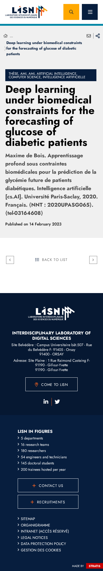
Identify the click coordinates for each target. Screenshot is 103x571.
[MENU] (90, 12)
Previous (10, 260)
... (11, 35)
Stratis (94, 566)
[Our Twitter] (57, 402)
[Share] (98, 36)
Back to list (55, 259)
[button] (71, 12)
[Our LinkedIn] (46, 402)
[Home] (5, 36)
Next (93, 260)
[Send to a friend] (89, 36)
